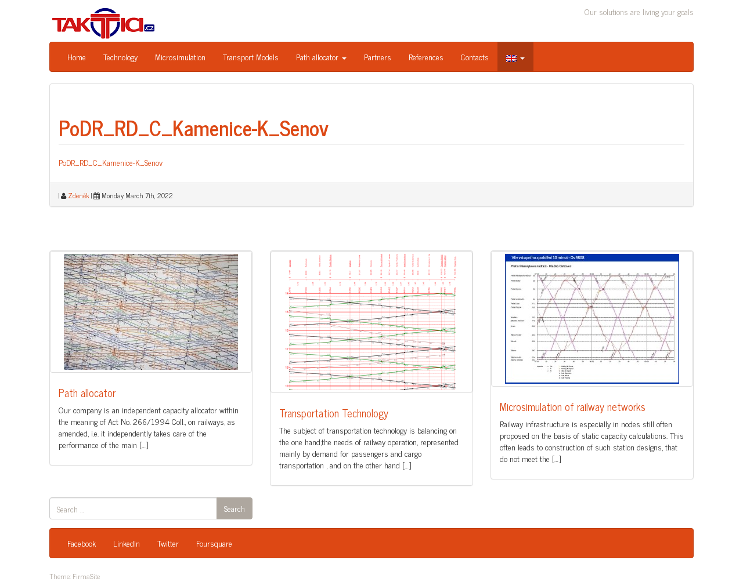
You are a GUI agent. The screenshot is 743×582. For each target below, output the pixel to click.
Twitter (168, 543)
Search (234, 508)
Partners (377, 56)
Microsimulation (180, 56)
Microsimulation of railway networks (572, 406)
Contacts (475, 56)
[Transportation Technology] (371, 322)
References (426, 56)
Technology (120, 56)
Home (76, 56)
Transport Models (251, 56)
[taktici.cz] (103, 22)
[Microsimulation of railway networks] (592, 319)
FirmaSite (86, 576)
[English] (515, 56)
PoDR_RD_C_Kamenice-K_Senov (194, 127)
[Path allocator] (151, 312)
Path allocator (318, 56)
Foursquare (214, 543)
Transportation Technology (333, 412)
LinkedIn (126, 543)
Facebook (81, 543)
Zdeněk (78, 195)
